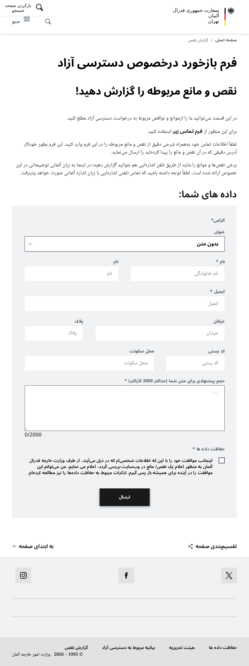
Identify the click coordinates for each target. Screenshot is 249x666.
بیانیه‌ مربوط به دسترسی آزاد (128, 647)
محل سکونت (142, 352)
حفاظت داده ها (223, 647)
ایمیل (217, 292)
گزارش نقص (76, 647)
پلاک (79, 322)
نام (220, 262)
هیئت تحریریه (182, 647)
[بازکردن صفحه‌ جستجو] (49, 18)
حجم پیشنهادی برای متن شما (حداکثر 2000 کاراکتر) (174, 381)
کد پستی (216, 352)
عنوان (219, 232)
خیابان (219, 322)
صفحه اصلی (226, 40)
